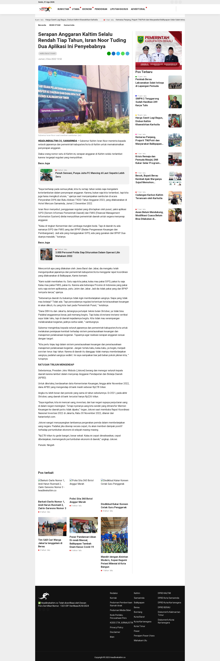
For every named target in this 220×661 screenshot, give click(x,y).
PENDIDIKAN (101, 9)
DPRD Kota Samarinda (168, 598)
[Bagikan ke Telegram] (127, 53)
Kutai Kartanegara (142, 621)
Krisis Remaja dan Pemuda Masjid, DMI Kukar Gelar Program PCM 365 (147, 160)
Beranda (42, 25)
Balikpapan (139, 602)
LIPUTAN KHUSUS (119, 9)
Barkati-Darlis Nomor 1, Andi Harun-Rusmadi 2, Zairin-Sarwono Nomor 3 (52, 505)
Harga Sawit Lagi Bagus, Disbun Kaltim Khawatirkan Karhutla (55, 20)
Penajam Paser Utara (144, 635)
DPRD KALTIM (164, 593)
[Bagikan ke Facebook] (113, 53)
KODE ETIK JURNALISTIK (121, 622)
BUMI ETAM (63, 9)
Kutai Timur (139, 626)
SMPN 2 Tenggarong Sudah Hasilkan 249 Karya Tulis (147, 102)
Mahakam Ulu (140, 640)
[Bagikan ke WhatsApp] (122, 53)
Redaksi (114, 593)
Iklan (112, 637)
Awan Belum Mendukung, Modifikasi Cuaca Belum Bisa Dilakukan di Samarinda (149, 216)
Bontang (138, 612)
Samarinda (69, 25)
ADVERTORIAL (138, 9)
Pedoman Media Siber (120, 610)
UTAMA (75, 9)
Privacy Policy (116, 627)
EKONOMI (87, 9)
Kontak (113, 598)
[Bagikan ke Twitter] (118, 53)
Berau (137, 607)
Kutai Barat (139, 617)
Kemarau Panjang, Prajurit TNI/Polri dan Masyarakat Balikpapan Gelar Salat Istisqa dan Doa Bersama (143, 20)
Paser (137, 631)
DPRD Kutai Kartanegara (169, 602)
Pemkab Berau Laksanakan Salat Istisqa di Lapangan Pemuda (149, 82)
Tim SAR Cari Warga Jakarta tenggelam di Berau (50, 543)
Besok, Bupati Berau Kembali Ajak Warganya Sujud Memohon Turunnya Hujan (148, 179)
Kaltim (137, 593)
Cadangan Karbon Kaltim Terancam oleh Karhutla (149, 197)
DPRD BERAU (164, 607)
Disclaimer (115, 632)
